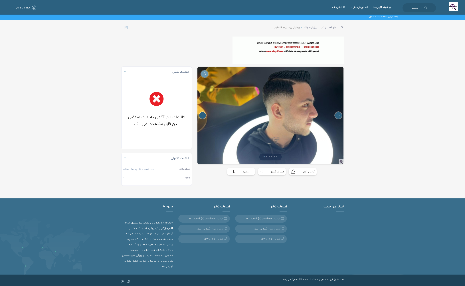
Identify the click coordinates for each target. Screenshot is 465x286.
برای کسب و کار (329, 27)
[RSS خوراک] (122, 282)
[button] (264, 156)
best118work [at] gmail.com (258, 219)
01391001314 (267, 239)
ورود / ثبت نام (23, 8)
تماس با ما (337, 7)
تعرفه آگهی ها (380, 7)
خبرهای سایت (357, 7)
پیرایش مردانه (310, 27)
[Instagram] (128, 282)
